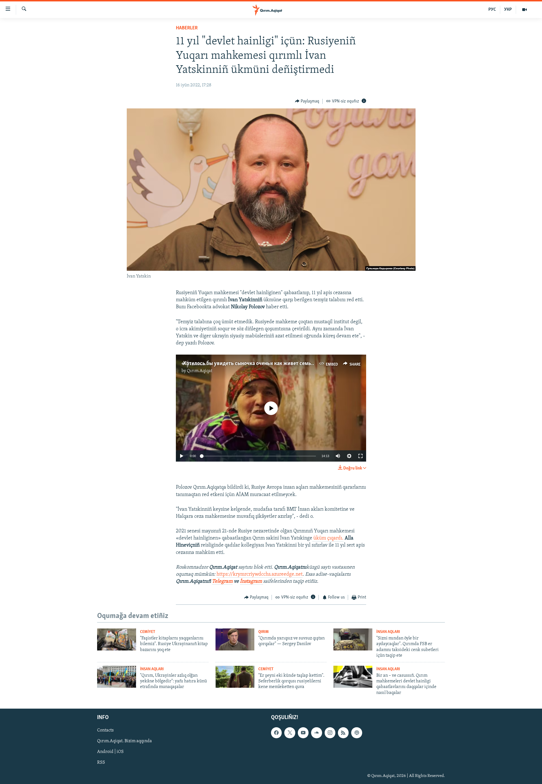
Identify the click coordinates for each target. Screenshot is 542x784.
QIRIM (263, 632)
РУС (492, 9)
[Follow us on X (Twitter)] (289, 733)
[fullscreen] (360, 456)
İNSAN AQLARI (388, 632)
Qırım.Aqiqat (199, 371)
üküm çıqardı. (328, 538)
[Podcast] (356, 733)
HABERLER (187, 28)
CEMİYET (147, 632)
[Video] (524, 10)
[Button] (307, 101)
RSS (101, 763)
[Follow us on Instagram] (330, 733)
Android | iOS (110, 752)
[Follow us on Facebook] (276, 733)
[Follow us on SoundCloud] (316, 733)
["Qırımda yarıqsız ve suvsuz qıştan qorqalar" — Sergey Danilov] (234, 639)
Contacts (105, 730)
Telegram (222, 581)
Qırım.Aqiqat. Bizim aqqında (124, 741)
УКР (508, 9)
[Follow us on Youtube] (303, 733)
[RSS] (343, 733)
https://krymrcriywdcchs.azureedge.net (260, 574)
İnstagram (251, 581)
